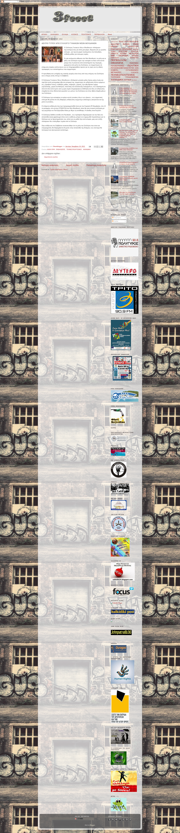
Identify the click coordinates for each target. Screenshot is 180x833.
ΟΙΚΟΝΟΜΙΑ (125, 56)
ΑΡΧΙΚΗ (44, 34)
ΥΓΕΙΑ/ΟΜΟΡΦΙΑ (131, 77)
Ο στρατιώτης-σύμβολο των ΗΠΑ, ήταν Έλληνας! (128, 149)
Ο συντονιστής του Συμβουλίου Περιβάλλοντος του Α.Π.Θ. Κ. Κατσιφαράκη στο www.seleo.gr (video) (128, 90)
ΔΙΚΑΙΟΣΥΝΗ (133, 46)
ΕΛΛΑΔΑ (65, 34)
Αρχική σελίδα (72, 165)
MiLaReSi (134, 80)
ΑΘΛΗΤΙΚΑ (117, 44)
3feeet (110, 34)
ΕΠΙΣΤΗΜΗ (125, 51)
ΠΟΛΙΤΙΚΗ (133, 65)
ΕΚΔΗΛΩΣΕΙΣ (61, 149)
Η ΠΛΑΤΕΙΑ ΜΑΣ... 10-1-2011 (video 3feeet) (127, 120)
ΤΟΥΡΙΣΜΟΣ (118, 77)
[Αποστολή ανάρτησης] (89, 146)
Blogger (92, 825)
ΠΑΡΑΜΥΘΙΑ (134, 58)
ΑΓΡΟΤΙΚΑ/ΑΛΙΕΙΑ (131, 41)
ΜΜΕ (115, 56)
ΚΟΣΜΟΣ (74, 34)
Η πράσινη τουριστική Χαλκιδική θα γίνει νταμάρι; (128, 106)
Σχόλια (115, 221)
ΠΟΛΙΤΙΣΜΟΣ (86, 34)
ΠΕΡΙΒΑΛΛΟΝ (99, 34)
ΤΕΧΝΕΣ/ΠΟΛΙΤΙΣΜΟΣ (74, 149)
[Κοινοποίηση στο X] (100, 147)
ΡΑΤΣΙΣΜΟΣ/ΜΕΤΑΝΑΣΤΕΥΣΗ (123, 68)
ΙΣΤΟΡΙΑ (124, 53)
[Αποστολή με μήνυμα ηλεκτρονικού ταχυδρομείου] (95, 147)
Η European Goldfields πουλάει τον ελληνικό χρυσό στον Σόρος (128, 178)
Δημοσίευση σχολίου (51, 157)
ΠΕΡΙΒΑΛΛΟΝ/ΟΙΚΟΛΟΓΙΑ (120, 61)
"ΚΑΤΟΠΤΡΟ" (115, 41)
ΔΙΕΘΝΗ (119, 46)
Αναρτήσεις (117, 217)
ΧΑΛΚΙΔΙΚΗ (54, 34)
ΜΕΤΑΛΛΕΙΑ (133, 53)
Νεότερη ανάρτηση (50, 165)
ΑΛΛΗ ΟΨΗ (51, 149)
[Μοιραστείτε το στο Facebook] (102, 147)
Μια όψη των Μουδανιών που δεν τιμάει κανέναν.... (127, 193)
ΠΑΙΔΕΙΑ (135, 56)
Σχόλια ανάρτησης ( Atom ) (59, 169)
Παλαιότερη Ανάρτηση (96, 165)
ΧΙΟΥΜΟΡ (128, 80)
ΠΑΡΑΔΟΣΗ (120, 58)
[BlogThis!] (97, 147)
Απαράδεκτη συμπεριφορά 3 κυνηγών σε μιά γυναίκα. (128, 163)
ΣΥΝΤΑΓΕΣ (134, 72)
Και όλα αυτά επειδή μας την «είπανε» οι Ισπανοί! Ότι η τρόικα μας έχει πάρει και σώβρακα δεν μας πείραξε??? (128, 134)
